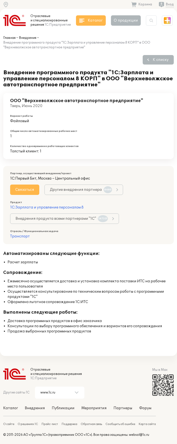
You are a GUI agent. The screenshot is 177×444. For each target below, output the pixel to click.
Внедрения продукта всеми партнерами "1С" (61, 218)
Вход (170, 4)
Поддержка (69, 424)
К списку (161, 60)
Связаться (24, 190)
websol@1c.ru (139, 435)
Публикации (63, 408)
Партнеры (123, 408)
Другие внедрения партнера (80, 190)
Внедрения (27, 38)
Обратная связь (91, 424)
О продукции (126, 20)
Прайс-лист (49, 424)
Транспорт (20, 236)
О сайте (8, 424)
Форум (145, 408)
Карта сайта (147, 424)
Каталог (10, 408)
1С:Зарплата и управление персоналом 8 (47, 207)
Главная (9, 38)
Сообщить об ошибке (120, 424)
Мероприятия (94, 408)
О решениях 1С (28, 424)
